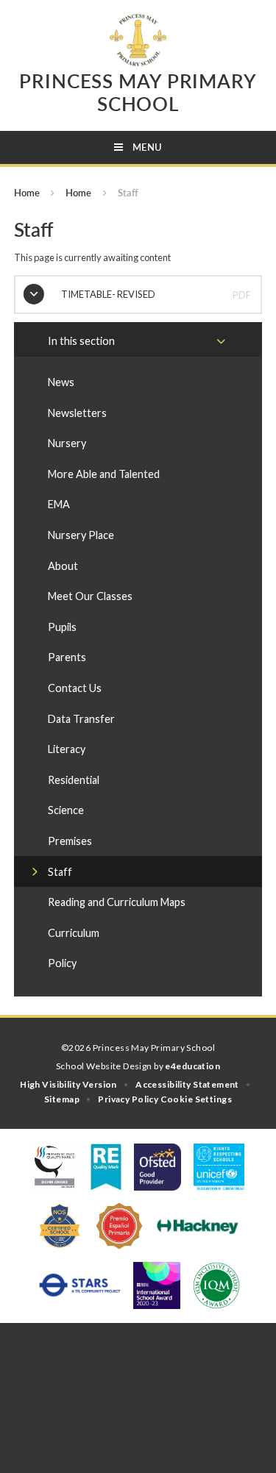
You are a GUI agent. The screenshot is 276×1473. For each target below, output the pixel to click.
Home (27, 193)
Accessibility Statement (187, 1084)
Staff (128, 193)
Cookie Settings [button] (196, 1099)
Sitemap (61, 1099)
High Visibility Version (68, 1084)
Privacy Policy (128, 1099)
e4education (192, 1065)
